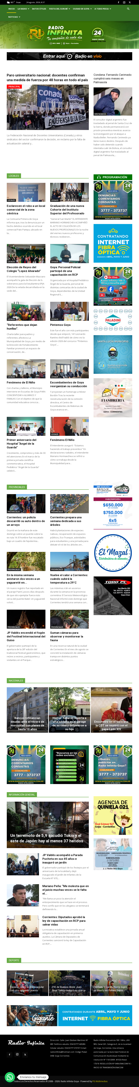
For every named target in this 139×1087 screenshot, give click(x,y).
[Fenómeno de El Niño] (26, 368)
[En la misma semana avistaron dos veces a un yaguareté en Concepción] (26, 561)
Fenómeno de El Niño (21, 382)
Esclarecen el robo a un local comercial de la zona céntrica (26, 209)
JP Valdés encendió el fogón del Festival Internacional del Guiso (26, 636)
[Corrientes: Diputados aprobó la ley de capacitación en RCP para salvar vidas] (23, 926)
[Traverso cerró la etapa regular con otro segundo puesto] (27, 983)
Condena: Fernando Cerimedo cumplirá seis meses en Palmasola (113, 78)
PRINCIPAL (14, 86)
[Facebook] (118, 2)
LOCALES (11, 200)
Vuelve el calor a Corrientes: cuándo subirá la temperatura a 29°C (69, 578)
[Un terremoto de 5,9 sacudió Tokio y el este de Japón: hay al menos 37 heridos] (48, 825)
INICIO (11, 8)
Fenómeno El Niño (62, 440)
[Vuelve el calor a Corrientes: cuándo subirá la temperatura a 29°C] (69, 561)
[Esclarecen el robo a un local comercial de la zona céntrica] (26, 192)
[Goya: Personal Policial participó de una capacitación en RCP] (69, 253)
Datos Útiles (39, 8)
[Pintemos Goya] (69, 311)
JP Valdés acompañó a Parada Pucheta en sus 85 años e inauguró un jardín (62, 858)
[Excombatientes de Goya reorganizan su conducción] (69, 368)
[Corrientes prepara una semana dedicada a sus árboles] (69, 503)
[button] (128, 9)
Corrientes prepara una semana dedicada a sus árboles (66, 521)
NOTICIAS (13, 17)
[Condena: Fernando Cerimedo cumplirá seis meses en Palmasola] (113, 101)
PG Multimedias (100, 1081)
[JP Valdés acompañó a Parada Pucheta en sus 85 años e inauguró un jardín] (23, 864)
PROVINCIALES (14, 512)
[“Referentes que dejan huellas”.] (26, 311)
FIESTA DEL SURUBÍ (58, 8)
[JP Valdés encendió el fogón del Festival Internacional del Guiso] (26, 619)
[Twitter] (129, 2)
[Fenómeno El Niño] (69, 426)
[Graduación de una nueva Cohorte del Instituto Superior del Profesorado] (69, 192)
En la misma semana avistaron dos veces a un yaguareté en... (23, 578)
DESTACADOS (100, 114)
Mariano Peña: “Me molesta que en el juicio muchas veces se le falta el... (65, 889)
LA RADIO (22, 8)
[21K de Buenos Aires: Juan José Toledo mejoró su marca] (69, 983)
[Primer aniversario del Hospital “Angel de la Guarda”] (26, 426)
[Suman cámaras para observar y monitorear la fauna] (69, 619)
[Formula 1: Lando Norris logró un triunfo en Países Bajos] (111, 983)
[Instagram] (124, 2)
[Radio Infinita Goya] (22, 39)
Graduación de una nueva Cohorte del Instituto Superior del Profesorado (67, 209)
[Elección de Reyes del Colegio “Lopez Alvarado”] (26, 253)
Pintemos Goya (60, 325)
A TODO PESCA (102, 8)
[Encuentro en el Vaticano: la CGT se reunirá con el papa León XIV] (111, 710)
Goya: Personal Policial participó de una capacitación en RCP (65, 271)
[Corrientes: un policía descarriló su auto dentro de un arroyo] (26, 503)
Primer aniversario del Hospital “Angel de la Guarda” (21, 443)
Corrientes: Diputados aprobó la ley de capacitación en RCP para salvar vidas (63, 920)
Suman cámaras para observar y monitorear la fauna (66, 636)
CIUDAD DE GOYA (81, 8)
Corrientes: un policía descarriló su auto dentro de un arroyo (26, 521)
